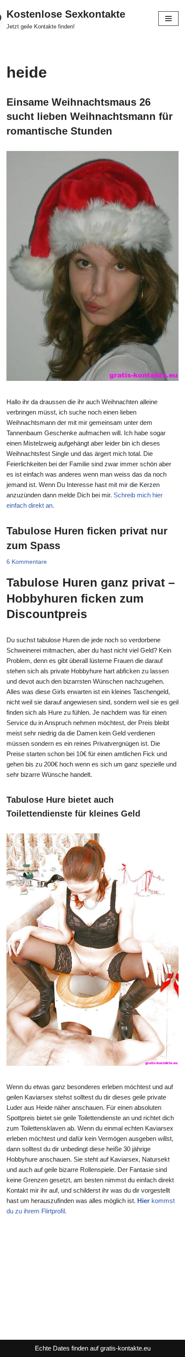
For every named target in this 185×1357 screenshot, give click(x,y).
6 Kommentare (26, 562)
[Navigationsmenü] (168, 18)
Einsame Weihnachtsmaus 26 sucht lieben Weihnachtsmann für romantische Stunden (89, 116)
